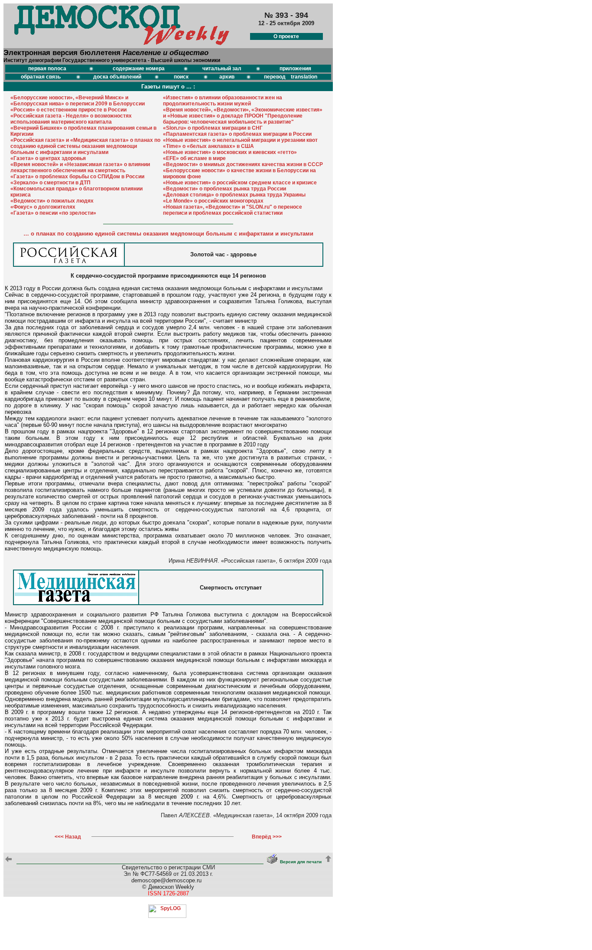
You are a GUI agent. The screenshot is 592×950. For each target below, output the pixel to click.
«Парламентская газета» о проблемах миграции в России (237, 134)
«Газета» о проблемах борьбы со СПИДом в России (77, 177)
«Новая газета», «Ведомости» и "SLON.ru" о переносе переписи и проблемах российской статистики (232, 210)
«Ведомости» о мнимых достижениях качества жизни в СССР (243, 164)
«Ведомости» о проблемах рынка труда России (224, 189)
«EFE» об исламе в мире (194, 158)
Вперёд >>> (267, 837)
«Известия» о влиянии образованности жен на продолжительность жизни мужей (222, 101)
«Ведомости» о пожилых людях (52, 201)
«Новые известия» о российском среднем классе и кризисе (240, 183)
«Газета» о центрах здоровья (48, 158)
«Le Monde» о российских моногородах (213, 201)
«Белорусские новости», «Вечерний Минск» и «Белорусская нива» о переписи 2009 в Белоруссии (77, 101)
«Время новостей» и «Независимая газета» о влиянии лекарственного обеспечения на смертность (80, 167)
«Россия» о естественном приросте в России (68, 110)
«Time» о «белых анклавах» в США (208, 146)
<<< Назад (68, 837)
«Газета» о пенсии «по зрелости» (53, 213)
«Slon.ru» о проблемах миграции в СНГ (213, 128)
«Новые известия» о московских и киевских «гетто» (230, 152)
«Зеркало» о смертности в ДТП (50, 183)
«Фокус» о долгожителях (42, 207)
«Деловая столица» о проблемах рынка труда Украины (234, 195)
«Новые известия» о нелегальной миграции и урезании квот (240, 140)
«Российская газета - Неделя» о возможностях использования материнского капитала (71, 119)
